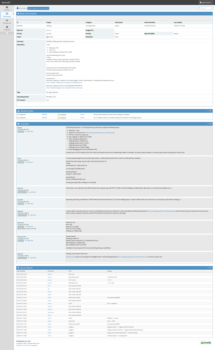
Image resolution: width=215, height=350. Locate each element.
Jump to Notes (23, 18)
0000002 (84, 248)
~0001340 (30, 227)
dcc (20, 158)
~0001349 (33, 258)
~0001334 (33, 215)
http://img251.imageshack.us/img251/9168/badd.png (64, 83)
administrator (25, 345)
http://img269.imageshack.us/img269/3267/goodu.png (64, 88)
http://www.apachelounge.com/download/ (99, 133)
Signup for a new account (41, 8)
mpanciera (22, 237)
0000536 (44, 114)
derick (82, 114)
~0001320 (30, 131)
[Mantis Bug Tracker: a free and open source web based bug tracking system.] (205, 342)
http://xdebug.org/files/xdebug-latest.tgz (162, 211)
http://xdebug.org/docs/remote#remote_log (132, 257)
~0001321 (30, 162)
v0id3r (21, 200)
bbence (48, 30)
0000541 (44, 118)
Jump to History (35, 18)
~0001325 (33, 192)
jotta (20, 128)
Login (29, 8)
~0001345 (30, 241)
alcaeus (21, 223)
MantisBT (28, 341)
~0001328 (30, 204)
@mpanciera (70, 257)
